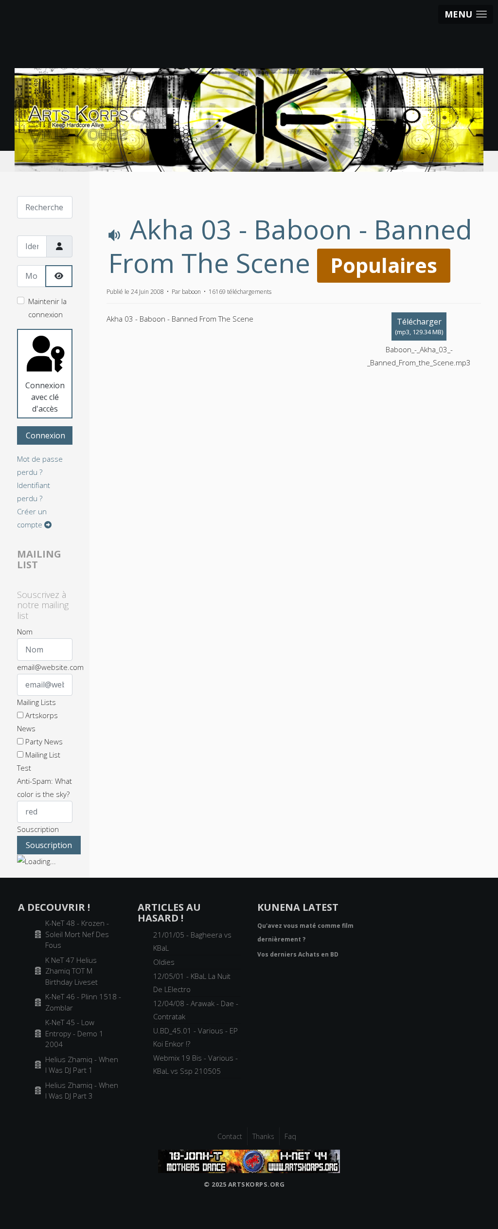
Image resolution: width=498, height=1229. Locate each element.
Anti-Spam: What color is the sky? (44, 787)
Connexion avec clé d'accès (45, 397)
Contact (229, 1136)
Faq (290, 1136)
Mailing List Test (38, 761)
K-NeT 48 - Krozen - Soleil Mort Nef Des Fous (77, 934)
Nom (25, 631)
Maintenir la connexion (47, 307)
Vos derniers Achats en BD (297, 954)
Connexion (45, 435)
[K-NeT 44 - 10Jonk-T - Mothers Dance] (249, 1160)
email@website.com (50, 667)
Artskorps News (37, 721)
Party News (43, 741)
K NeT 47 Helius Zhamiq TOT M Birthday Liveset (71, 971)
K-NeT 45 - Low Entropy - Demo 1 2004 (74, 1033)
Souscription (38, 829)
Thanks (263, 1136)
